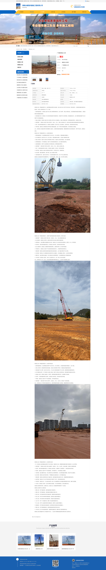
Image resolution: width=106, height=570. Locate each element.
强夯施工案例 (20, 56)
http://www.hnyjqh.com (36, 516)
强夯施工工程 (20, 62)
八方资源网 (26, 565)
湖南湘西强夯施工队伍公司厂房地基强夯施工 (69, 548)
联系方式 (84, 11)
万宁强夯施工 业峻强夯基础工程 (22, 77)
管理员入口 (35, 565)
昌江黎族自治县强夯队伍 (21, 82)
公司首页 (21, 11)
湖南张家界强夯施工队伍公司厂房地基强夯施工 (55, 548)
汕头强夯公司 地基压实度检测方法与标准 (22, 87)
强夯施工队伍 (20, 64)
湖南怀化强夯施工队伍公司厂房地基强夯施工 (25, 548)
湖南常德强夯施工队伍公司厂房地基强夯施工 (39, 548)
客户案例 (74, 11)
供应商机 (32, 11)
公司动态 (63, 11)
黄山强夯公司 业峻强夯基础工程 (22, 74)
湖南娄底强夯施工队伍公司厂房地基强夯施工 (84, 548)
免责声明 (30, 565)
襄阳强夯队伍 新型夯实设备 (22, 95)
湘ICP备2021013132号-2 (32, 561)
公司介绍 (53, 11)
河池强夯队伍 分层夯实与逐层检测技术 (22, 90)
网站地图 (39, 565)
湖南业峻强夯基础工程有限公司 (25, 563)
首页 (21, 49)
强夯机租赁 (19, 59)
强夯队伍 (19, 67)
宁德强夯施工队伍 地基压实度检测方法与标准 (22, 97)
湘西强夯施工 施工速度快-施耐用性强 (22, 92)
